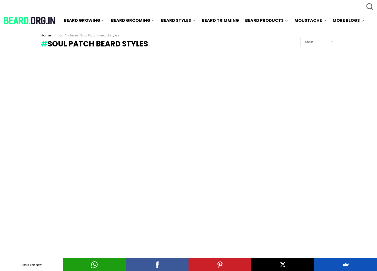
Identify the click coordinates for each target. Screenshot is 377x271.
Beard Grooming (130, 20)
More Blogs (346, 20)
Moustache (308, 20)
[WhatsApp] (94, 264)
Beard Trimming (220, 20)
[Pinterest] (219, 264)
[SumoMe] (345, 264)
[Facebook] (157, 264)
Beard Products (264, 20)
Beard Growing (82, 20)
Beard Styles (176, 20)
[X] (282, 264)
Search (369, 6)
